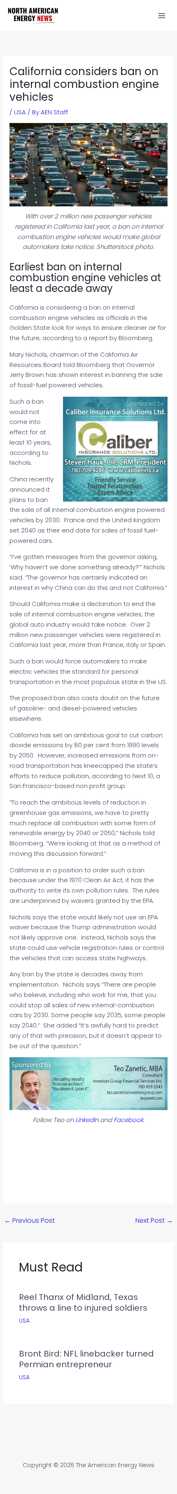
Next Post (154, 1220)
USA (20, 112)
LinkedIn (86, 1119)
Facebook (128, 1119)
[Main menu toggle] (162, 15)
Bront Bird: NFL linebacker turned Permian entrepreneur (86, 1359)
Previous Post (29, 1220)
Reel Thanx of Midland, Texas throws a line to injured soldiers (83, 1302)
